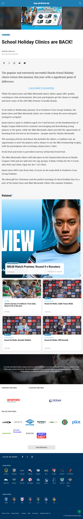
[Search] (80, 3)
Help (29, 513)
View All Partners (41, 447)
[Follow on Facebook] (22, 457)
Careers (24, 513)
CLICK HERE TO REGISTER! (42, 88)
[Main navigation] (3, 3)
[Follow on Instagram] (32, 457)
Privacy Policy (15, 513)
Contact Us (35, 513)
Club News (6, 35)
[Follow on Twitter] (27, 457)
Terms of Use (5, 513)
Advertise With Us (45, 513)
